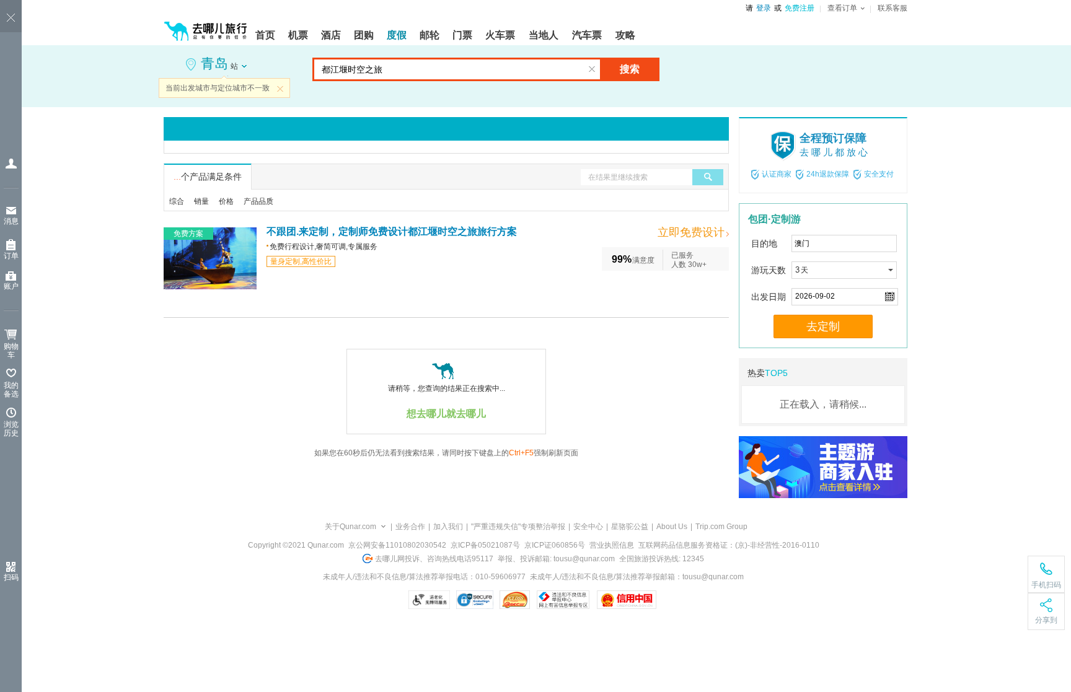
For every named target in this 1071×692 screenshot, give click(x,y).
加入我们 (448, 526)
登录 (763, 8)
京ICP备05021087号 (485, 545)
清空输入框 (592, 69)
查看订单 (842, 8)
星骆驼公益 (629, 526)
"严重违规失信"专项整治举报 (518, 526)
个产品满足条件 (208, 177)
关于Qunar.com (350, 526)
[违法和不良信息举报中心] (563, 599)
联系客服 (892, 8)
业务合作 (410, 526)
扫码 (11, 577)
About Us (671, 526)
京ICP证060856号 (554, 545)
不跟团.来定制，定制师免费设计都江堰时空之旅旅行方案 (392, 231)
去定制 (823, 326)
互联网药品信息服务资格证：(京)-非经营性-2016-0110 (728, 545)
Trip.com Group (721, 526)
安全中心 (588, 526)
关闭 (280, 88)
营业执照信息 (611, 545)
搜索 (630, 69)
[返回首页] (206, 26)
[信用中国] (626, 599)
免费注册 (799, 8)
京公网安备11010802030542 (397, 545)
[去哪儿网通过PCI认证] (515, 599)
